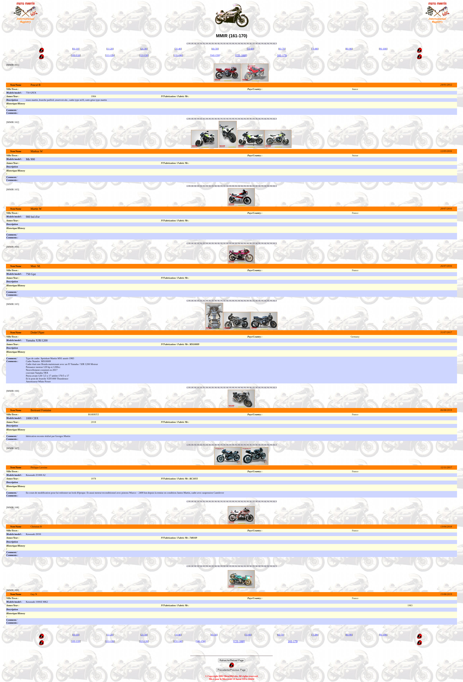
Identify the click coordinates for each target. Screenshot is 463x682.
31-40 (178, 48)
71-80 (315, 48)
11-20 (110, 48)
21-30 (144, 48)
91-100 (383, 48)
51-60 (250, 48)
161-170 (282, 55)
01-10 (76, 48)
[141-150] (215, 55)
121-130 (144, 55)
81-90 (349, 48)
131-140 (178, 55)
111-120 (110, 55)
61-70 (282, 48)
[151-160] (241, 55)
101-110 (76, 55)
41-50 (215, 48)
